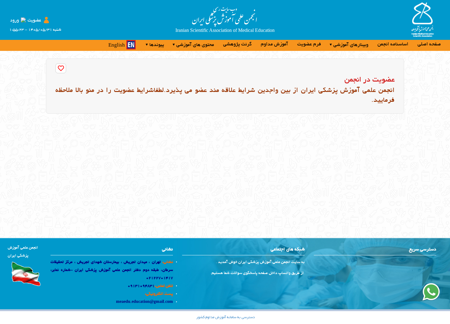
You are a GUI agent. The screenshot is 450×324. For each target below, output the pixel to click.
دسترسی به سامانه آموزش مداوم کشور (225, 317)
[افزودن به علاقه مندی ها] (60, 68)
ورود (14, 20)
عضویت (34, 20)
